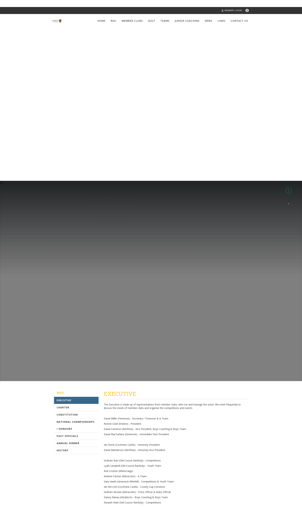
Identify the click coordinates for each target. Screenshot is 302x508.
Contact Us (239, 20)
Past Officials (67, 436)
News (208, 20)
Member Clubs (132, 20)
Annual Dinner (68, 443)
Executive (64, 400)
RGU (113, 20)
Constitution (67, 414)
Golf (151, 20)
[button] (288, 177)
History (62, 450)
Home (101, 20)
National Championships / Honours (76, 425)
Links (221, 20)
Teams (165, 20)
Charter (63, 407)
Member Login (233, 10)
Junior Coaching (187, 20)
